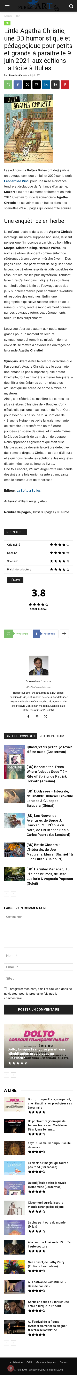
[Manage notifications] (10, 1368)
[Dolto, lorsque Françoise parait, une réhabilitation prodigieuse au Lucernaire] (38, 1046)
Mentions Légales (46, 1362)
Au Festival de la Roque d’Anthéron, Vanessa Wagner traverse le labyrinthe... (47, 1326)
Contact (64, 1362)
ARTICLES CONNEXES (21, 736)
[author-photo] (38, 675)
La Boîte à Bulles (29, 490)
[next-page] (13, 893)
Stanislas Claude (18, 75)
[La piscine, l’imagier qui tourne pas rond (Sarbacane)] (14, 1168)
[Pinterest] (65, 84)
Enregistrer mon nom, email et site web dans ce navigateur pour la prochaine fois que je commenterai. (38, 993)
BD (18, 16)
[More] (64, 634)
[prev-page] (6, 893)
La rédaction (15, 1362)
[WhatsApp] (8, 84)
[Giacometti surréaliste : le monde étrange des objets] (14, 1208)
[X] (27, 84)
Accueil (8, 16)
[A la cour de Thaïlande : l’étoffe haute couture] (14, 1248)
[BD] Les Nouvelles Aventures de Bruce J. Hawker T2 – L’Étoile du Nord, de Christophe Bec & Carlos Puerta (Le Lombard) (48, 825)
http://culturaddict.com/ (38, 687)
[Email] (36, 84)
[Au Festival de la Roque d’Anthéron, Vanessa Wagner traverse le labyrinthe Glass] (14, 1327)
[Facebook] (18, 84)
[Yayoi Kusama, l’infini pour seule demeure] (14, 1148)
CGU (29, 1362)
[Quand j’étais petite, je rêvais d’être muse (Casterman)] (14, 755)
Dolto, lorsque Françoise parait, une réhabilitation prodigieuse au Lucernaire (36, 1053)
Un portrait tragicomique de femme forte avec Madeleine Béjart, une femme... (47, 1125)
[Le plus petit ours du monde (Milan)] (14, 1228)
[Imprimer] (55, 84)
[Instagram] (38, 717)
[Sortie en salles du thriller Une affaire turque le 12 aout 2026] (14, 1307)
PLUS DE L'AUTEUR (52, 736)
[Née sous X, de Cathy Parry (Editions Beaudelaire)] (14, 1267)
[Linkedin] (46, 84)
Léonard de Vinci (16, 181)
